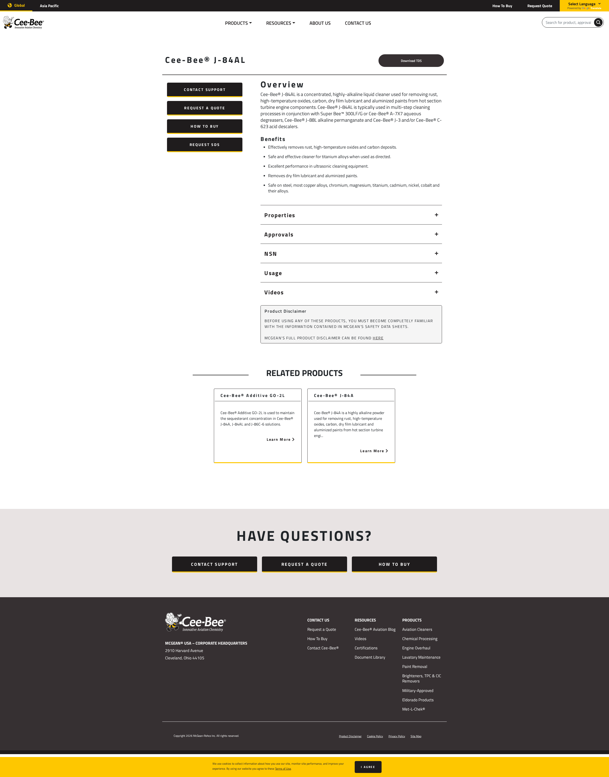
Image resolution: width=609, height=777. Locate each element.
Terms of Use (283, 768)
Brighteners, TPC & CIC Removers (421, 678)
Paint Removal (414, 666)
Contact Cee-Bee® (323, 648)
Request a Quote (204, 107)
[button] (351, 215)
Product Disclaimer (350, 736)
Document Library (370, 657)
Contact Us (358, 23)
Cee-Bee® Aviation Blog (375, 629)
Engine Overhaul (416, 648)
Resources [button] (278, 23)
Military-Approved (417, 690)
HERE (378, 338)
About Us (320, 23)
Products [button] (236, 23)
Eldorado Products (418, 699)
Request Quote (539, 5)
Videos (360, 638)
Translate (596, 8)
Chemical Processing (419, 638)
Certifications (366, 648)
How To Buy (502, 5)
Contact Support (205, 89)
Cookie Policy (375, 736)
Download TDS (411, 60)
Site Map (416, 736)
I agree (368, 767)
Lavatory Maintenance (421, 657)
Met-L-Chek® (413, 709)
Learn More (279, 439)
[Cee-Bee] (26, 22)
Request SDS (205, 144)
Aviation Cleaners (417, 629)
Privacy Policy (396, 736)
